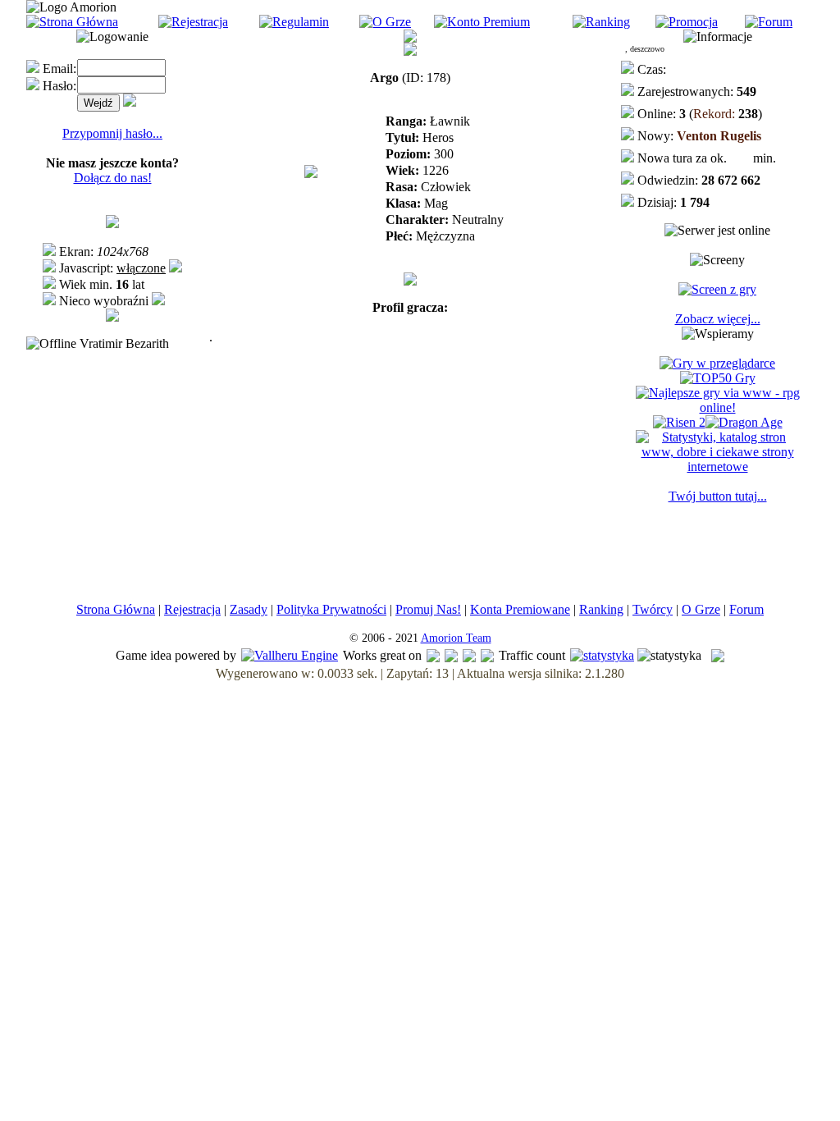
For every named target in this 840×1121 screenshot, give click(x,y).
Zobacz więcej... (717, 319)
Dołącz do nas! (113, 178)
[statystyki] (602, 655)
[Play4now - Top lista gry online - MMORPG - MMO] (717, 363)
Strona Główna (115, 609)
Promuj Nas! (428, 609)
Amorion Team (456, 638)
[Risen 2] (679, 422)
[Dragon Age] (744, 422)
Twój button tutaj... (718, 496)
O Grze (701, 609)
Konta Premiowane (520, 609)
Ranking (601, 609)
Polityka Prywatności (331, 609)
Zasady (248, 609)
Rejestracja (192, 609)
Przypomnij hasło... (112, 133)
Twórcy (652, 609)
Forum (746, 609)
